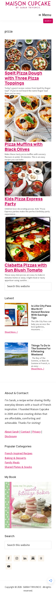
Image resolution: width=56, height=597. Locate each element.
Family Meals (12, 462)
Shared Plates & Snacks (18, 467)
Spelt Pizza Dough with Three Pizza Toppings (23, 78)
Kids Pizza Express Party (24, 201)
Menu (46, 14)
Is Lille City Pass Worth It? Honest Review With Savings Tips (41, 311)
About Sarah (12, 431)
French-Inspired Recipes (18, 453)
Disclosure (11, 436)
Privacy (36, 431)
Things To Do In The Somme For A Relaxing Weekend (41, 350)
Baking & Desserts (15, 458)
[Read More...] (11, 332)
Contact (25, 431)
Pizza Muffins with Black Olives (24, 146)
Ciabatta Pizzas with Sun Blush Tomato (26, 267)
